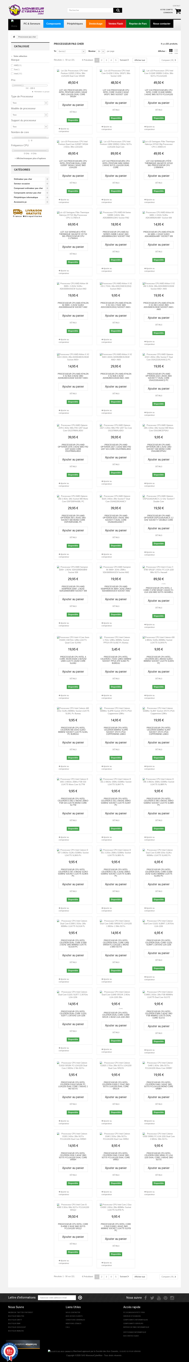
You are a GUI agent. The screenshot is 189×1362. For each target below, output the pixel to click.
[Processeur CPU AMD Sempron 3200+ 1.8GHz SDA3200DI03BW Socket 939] (73, 570)
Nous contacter (73, 1312)
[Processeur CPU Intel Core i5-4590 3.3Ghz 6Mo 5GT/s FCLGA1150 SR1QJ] (73, 1207)
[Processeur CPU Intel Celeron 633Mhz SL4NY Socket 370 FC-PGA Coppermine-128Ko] (159, 711)
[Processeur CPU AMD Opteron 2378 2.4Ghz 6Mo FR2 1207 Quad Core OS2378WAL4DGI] (73, 428)
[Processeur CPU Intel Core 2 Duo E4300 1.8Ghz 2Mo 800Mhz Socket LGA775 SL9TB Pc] (116, 1207)
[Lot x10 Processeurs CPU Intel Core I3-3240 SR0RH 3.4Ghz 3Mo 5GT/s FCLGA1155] (159, 73)
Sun (17, 69)
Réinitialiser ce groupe (41, 91)
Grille (171, 53)
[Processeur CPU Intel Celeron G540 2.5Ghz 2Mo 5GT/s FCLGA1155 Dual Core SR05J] (116, 1136)
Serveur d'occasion (132, 1316)
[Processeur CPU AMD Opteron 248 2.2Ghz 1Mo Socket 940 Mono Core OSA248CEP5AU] (159, 428)
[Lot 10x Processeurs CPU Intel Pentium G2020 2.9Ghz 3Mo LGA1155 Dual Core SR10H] (73, 73)
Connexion (168, 13)
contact (176, 6)
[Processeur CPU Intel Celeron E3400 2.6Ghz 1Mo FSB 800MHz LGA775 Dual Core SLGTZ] (159, 995)
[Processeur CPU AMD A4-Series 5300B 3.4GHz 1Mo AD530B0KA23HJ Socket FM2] (116, 215)
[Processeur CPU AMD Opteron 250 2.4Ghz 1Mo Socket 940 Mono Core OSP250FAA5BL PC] (73, 499)
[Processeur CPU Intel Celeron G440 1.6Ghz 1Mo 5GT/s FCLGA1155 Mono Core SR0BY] (159, 1066)
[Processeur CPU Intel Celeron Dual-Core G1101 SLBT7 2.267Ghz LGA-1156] (73, 995)
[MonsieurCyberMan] (26, 9)
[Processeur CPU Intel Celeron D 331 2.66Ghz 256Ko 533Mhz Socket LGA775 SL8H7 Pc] (116, 782)
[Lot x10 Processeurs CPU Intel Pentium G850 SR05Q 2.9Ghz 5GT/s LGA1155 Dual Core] (116, 144)
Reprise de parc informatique (136, 1327)
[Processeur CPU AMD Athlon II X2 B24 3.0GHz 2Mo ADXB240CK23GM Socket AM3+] (73, 357)
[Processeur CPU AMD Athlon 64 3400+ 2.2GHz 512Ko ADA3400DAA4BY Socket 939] (159, 215)
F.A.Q (68, 1327)
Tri (55, 51)
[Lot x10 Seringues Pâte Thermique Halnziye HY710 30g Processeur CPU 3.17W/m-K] (73, 215)
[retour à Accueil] (14, 37)
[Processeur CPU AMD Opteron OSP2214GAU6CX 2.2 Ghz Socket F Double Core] (159, 499)
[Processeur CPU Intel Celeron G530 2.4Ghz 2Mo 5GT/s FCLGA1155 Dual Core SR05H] (73, 1136)
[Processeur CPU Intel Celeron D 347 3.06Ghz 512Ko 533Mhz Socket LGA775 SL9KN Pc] (73, 853)
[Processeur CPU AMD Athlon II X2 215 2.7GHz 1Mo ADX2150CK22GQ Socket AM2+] (116, 286)
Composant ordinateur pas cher (28, 188)
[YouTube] (159, 1297)
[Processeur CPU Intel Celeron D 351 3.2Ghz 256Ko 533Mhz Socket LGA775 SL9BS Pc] (116, 853)
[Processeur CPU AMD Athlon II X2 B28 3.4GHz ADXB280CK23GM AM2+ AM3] (116, 357)
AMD (18, 65)
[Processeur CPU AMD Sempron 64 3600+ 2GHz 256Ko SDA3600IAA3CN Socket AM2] (116, 570)
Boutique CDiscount (17, 1327)
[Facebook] (145, 1297)
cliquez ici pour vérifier (130, 1351)
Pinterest (28, 1312)
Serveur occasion (22, 184)
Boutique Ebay (14, 1323)
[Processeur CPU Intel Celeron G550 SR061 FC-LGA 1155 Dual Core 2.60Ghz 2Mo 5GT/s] (159, 1136)
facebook (12, 1312)
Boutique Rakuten (16, 1316)
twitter (20, 1312)
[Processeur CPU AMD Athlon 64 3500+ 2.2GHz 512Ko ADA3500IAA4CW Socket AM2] (73, 286)
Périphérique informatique (26, 197)
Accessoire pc (20, 202)
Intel (18, 74)
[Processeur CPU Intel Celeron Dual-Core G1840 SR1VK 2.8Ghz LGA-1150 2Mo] (116, 995)
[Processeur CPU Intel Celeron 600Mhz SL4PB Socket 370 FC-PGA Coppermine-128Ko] (116, 711)
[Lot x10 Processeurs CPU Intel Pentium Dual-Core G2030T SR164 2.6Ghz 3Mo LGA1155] (73, 144)
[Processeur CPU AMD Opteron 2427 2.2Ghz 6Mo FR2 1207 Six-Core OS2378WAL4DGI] (116, 428)
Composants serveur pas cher (27, 193)
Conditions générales (75, 1320)
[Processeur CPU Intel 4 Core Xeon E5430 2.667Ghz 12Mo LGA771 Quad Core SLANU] (73, 640)
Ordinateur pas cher (23, 179)
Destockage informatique (134, 1332)
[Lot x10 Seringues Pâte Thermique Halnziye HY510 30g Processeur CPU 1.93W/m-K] (159, 144)
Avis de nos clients (74, 1316)
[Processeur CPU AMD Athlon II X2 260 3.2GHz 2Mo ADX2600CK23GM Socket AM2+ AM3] (159, 286)
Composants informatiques (135, 1320)
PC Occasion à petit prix (134, 1312)
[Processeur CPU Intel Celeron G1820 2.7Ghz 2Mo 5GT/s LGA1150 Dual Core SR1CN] (116, 1066)
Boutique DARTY (15, 1320)
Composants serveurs (133, 1323)
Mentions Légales (73, 1323)
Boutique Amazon (16, 1331)
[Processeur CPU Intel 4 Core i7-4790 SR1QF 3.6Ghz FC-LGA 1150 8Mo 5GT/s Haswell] (159, 570)
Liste (176, 53)
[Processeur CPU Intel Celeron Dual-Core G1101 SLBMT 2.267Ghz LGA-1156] (159, 924)
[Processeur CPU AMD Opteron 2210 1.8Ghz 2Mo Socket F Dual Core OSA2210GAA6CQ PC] (159, 357)
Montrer (92, 51)
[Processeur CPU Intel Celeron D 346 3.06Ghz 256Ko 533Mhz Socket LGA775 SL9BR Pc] (159, 782)
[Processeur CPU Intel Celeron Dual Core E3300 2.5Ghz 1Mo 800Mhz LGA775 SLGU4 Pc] (73, 924)
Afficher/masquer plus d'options (31, 158)
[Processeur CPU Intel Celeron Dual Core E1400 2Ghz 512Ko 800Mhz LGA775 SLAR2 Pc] (159, 853)
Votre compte (166, 10)
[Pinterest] (165, 1297)
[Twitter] (152, 1297)
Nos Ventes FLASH (131, 1336)
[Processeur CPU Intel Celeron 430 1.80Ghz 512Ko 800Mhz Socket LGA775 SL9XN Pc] (159, 640)
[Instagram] (172, 1297)
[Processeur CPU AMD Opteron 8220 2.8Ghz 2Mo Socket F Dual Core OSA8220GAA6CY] (116, 499)
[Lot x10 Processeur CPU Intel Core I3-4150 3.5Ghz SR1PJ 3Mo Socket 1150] (116, 73)
